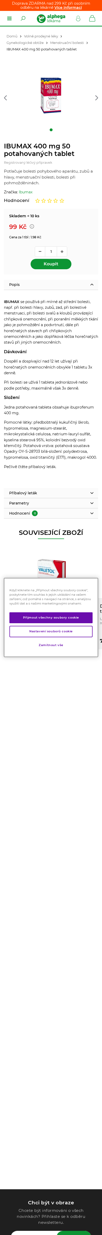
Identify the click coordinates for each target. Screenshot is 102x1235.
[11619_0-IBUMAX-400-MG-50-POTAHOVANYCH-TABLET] (51, 95)
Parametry (19, 503)
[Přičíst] (62, 251)
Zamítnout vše (51, 645)
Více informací (68, 7)
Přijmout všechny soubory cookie (51, 617)
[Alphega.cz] (50, 18)
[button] (5, 98)
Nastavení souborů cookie (51, 631)
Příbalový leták (23, 493)
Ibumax (25, 192)
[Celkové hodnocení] (50, 200)
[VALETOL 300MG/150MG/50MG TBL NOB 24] (51, 573)
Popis (14, 284)
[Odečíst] (40, 251)
